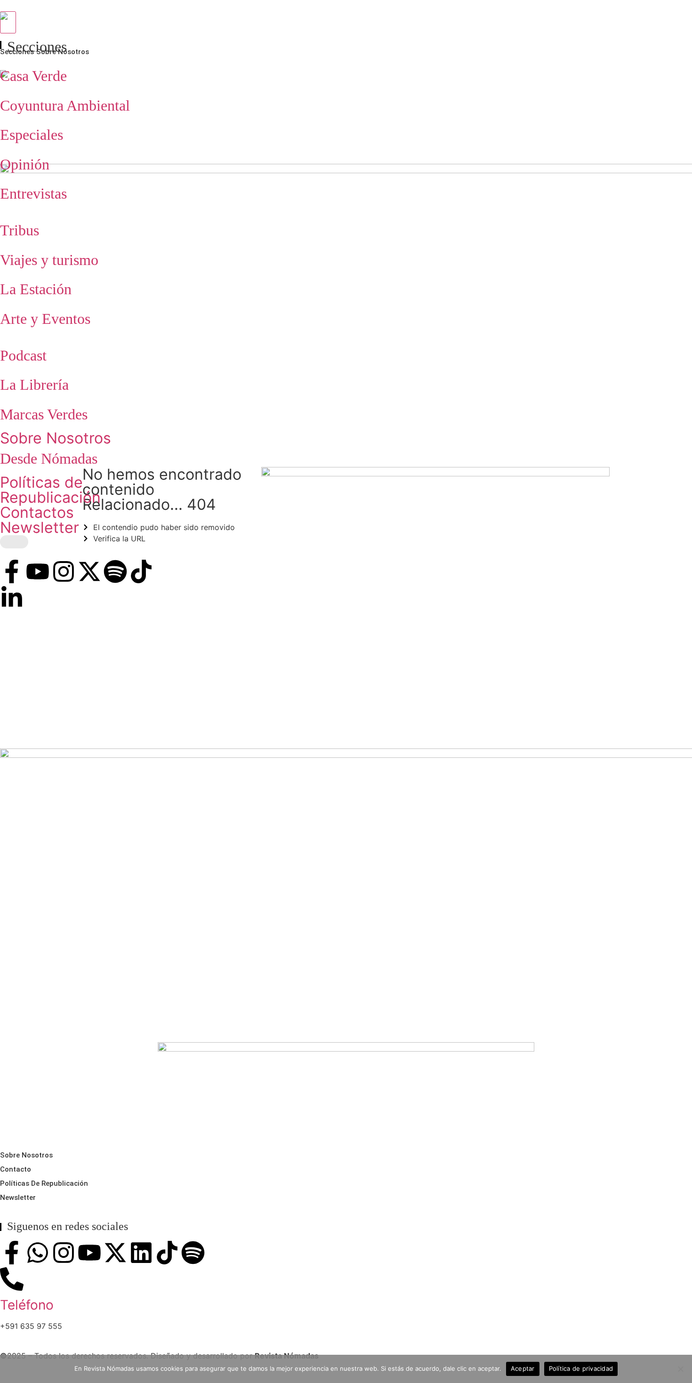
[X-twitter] (89, 571)
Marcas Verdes (44, 414)
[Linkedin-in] (12, 598)
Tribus (19, 230)
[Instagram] (63, 571)
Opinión (24, 164)
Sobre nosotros (26, 1155)
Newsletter (39, 527)
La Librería (34, 384)
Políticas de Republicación (50, 490)
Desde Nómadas (48, 458)
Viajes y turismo (49, 259)
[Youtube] (37, 571)
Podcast (23, 355)
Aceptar (523, 1368)
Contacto (15, 1169)
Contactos (37, 512)
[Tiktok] (141, 571)
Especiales (31, 134)
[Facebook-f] (12, 571)
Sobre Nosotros (55, 438)
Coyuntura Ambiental (65, 105)
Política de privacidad (581, 1368)
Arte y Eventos (45, 318)
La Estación (36, 289)
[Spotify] (115, 571)
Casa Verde (33, 75)
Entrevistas (33, 193)
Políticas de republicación (44, 1183)
